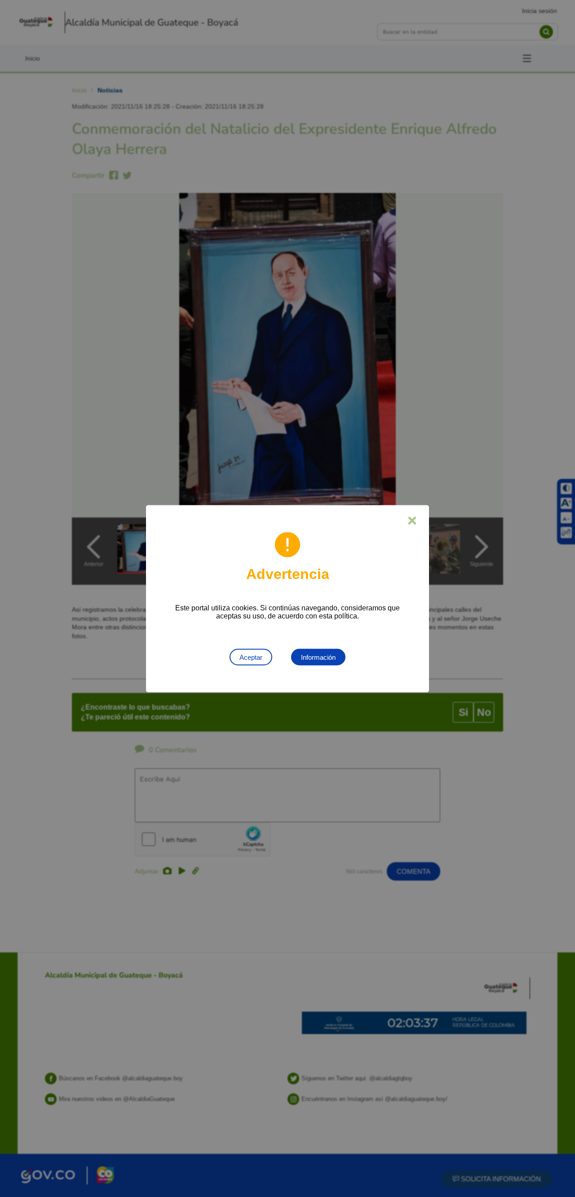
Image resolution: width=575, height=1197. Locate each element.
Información (318, 657)
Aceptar (250, 657)
